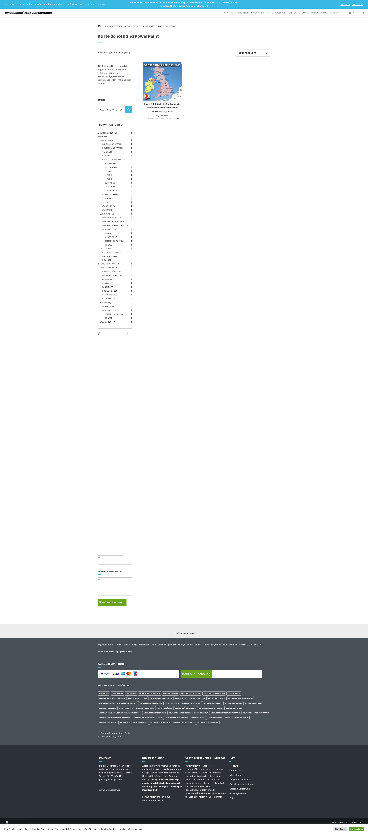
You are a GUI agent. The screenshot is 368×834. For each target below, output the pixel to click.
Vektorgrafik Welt (106, 703)
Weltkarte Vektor (215, 718)
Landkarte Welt (234, 693)
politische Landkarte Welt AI (161, 698)
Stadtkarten (111, 190)
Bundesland (110, 163)
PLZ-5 (109, 179)
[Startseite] (28, 13)
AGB (334, 823)
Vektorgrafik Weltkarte (127, 703)
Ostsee (108, 202)
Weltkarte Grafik (126, 708)
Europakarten (107, 214)
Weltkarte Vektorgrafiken (183, 723)
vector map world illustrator (240, 698)
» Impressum (235, 770)
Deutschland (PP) (108, 267)
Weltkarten (105, 248)
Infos (324, 12)
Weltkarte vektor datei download (133, 723)
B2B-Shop (243, 12)
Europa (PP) (105, 302)
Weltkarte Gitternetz (107, 708)
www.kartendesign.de (109, 789)
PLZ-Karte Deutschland (137, 698)
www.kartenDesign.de (152, 800)
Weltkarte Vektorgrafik (160, 723)
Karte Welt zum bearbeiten (214, 693)
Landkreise (107, 155)
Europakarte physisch (113, 221)
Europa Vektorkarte (112, 217)
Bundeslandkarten (111, 271)
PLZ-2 (109, 171)
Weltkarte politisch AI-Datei (155, 713)
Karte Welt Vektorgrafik (191, 693)
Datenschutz (357, 4)
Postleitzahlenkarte (216, 698)
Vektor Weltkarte (172, 703)
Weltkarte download (233, 703)
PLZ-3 (109, 175)
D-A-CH (108, 233)
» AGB (231, 797)
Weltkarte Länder (164, 708)
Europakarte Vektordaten (115, 225)
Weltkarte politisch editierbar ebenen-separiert (188, 713)
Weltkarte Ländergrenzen (185, 708)
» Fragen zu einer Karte (240, 779)
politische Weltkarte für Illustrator (190, 698)
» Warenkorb (235, 774)
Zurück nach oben (184, 633)
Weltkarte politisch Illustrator (256, 713)
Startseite (230, 12)
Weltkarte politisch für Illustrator (225, 713)
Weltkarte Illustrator (145, 708)
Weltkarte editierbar (253, 703)
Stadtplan (107, 210)
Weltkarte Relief (198, 718)
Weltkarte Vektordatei (108, 723)
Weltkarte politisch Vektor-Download (114, 718)
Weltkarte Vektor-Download (236, 718)
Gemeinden (107, 152)
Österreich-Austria (114, 241)
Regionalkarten (110, 294)
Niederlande (111, 237)
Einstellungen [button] (340, 829)
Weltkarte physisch (111, 252)
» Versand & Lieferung (239, 788)
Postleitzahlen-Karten (113, 159)
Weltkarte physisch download (211, 708)
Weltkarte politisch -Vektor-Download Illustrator (120, 713)
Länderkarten (109, 229)
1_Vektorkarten (260, 12)
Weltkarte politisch (234, 708)
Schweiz (108, 245)
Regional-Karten (110, 194)
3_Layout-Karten (308, 12)
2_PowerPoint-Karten (284, 12)
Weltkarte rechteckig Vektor (176, 718)
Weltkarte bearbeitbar (191, 703)
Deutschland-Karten (112, 148)
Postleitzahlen (109, 291)
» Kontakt (233, 765)
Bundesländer (117, 693)
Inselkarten (108, 283)
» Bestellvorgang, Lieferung (242, 784)
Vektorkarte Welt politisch (151, 703)
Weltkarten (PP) (107, 322)
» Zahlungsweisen (237, 793)
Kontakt (334, 12)
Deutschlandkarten (112, 275)
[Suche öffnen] (363, 13)
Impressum (345, 4)
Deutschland (106, 140)
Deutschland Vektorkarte (149, 693)
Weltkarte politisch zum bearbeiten (147, 718)
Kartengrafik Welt (170, 693)
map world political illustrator (112, 698)
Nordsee (109, 198)
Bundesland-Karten (112, 144)
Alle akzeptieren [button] (356, 829)
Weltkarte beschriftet (213, 703)
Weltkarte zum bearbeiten (208, 723)
